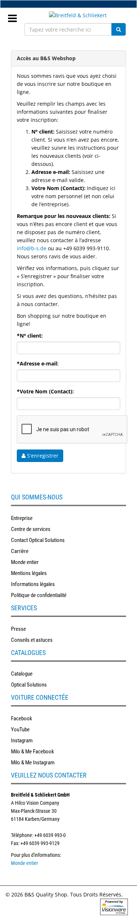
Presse (18, 629)
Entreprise (22, 518)
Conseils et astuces (32, 640)
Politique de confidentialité (38, 595)
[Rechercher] (118, 29)
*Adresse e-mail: (37, 363)
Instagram (22, 740)
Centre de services (30, 529)
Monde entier (25, 562)
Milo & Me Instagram (32, 762)
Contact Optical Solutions (38, 540)
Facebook (21, 718)
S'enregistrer (42, 455)
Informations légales (33, 584)
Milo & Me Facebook (32, 751)
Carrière (19, 551)
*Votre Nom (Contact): (45, 391)
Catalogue (22, 673)
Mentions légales (29, 573)
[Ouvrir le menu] (15, 16)
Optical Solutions (29, 684)
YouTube (20, 729)
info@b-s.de (31, 248)
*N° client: (30, 335)
